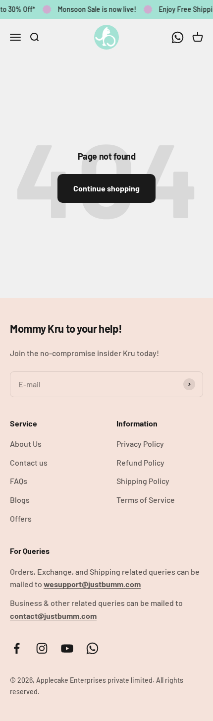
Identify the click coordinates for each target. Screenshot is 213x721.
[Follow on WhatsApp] (177, 37)
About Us (26, 443)
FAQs (18, 480)
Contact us (29, 462)
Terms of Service (145, 499)
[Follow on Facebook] (16, 648)
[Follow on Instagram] (42, 648)
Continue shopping (106, 188)
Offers (21, 518)
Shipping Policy (142, 480)
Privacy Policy (140, 443)
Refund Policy (140, 462)
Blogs (20, 499)
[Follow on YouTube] (67, 648)
